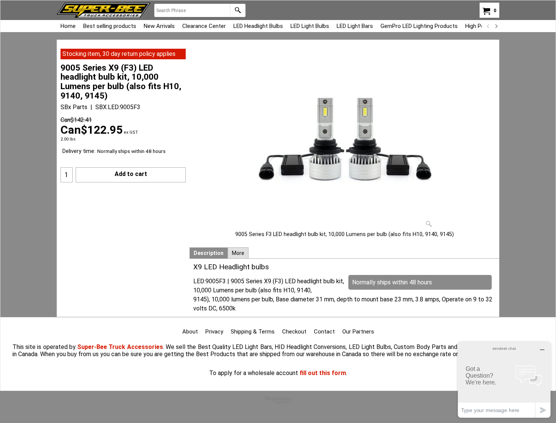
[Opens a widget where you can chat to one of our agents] (504, 379)
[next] (495, 26)
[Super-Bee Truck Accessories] (104, 10)
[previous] (488, 26)
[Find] (237, 10)
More (238, 253)
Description (209, 253)
